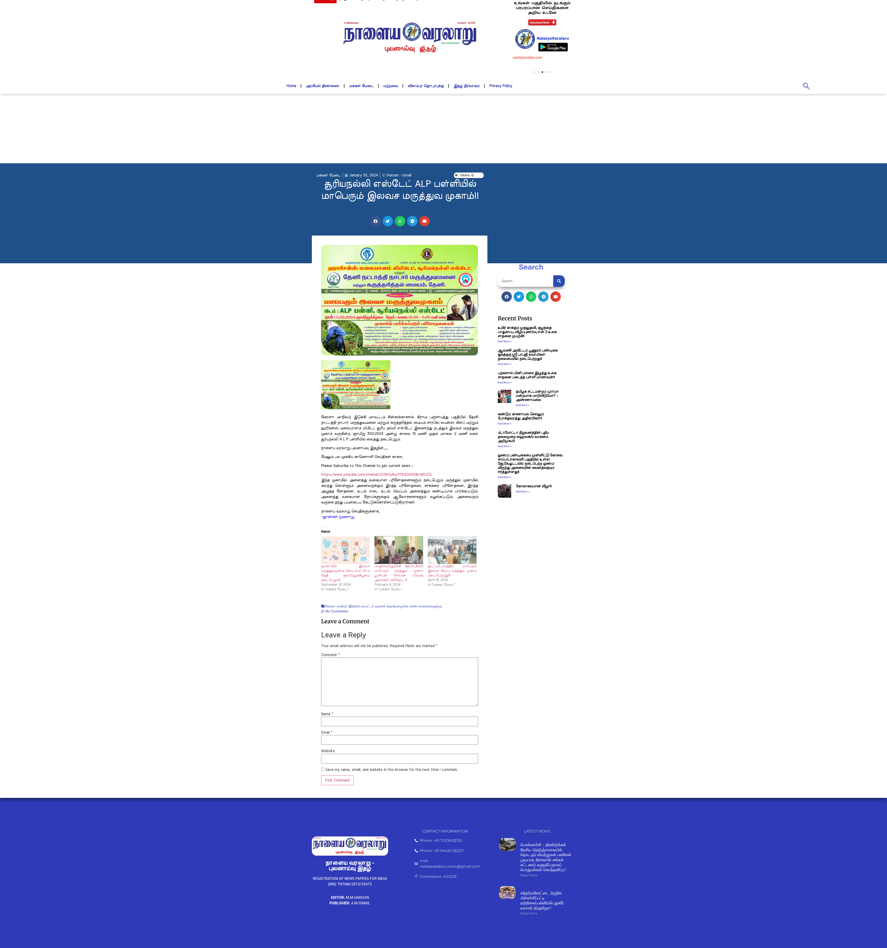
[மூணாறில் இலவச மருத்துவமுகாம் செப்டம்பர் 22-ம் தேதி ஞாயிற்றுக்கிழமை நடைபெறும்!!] (345, 550)
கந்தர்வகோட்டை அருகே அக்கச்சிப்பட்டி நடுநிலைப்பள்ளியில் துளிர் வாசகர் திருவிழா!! (542, 900)
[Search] (559, 281)
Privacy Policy (500, 86)
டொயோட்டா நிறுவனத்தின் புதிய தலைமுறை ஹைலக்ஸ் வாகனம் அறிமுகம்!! (523, 437)
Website (328, 751)
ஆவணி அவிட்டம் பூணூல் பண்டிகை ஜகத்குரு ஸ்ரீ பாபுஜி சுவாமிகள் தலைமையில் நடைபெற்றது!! (528, 354)
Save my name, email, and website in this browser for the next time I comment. (391, 770)
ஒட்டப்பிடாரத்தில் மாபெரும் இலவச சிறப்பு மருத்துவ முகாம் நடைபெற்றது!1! (452, 571)
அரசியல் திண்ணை (322, 86)
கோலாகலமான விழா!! (533, 486)
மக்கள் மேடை (361, 86)
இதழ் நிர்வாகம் (466, 86)
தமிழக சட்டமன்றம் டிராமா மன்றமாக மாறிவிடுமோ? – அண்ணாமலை (537, 396)
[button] (517, 34)
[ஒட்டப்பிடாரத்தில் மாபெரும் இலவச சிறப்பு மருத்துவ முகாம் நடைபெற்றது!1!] (452, 550)
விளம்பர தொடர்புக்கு (426, 86)
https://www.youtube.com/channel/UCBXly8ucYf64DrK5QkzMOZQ (376, 474)
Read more (529, 875)
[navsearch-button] (806, 86)
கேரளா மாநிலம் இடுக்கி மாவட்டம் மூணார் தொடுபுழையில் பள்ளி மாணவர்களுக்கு (383, 606)
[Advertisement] (443, 128)
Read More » (505, 341)
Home (291, 86)
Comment (330, 655)
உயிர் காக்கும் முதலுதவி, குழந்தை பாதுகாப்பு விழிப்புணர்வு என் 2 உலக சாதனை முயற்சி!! (527, 332)
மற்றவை (390, 86)
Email (326, 732)
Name (327, 714)
